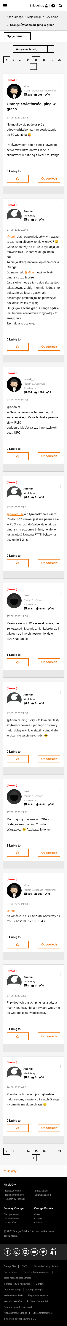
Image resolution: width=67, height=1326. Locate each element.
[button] (60, 84)
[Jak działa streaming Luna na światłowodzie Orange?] (50, 49)
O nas (37, 1214)
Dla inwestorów (11, 1218)
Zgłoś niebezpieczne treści (17, 1278)
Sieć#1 (25, 1266)
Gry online (52, 16)
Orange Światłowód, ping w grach (31, 106)
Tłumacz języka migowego (17, 1284)
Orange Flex (10, 1266)
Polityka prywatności (37, 1301)
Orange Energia (34, 1289)
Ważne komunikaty (13, 1295)
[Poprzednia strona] (6, 59)
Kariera (38, 1222)
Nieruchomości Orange (15, 1313)
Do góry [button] (12, 1171)
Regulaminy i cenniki (14, 1199)
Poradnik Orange (12, 1289)
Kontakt (38, 1218)
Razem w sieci (11, 1272)
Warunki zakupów (13, 1301)
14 (28, 59)
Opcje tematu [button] (16, 36)
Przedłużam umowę (14, 1195)
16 (44, 59)
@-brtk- (11, 236)
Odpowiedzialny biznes (46, 1266)
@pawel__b (15, 514)
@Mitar (29, 272)
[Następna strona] (33, 66)
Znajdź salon (41, 1190)
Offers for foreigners (42, 1313)
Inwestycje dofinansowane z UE (20, 1319)
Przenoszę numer (13, 1190)
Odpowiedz (49, 178)
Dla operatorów (11, 1214)
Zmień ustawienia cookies (37, 1272)
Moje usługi (34, 16)
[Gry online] (27, 49)
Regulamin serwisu (38, 1295)
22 (59, 59)
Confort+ (40, 1284)
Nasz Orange (15, 16)
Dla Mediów (10, 1222)
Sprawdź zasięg (43, 1195)
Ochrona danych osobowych (18, 1307)
